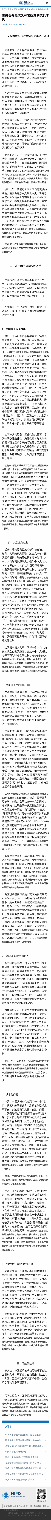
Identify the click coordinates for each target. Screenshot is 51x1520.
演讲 (15, 9)
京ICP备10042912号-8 (34, 1513)
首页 (4, 9)
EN (47, 3)
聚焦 (9, 9)
